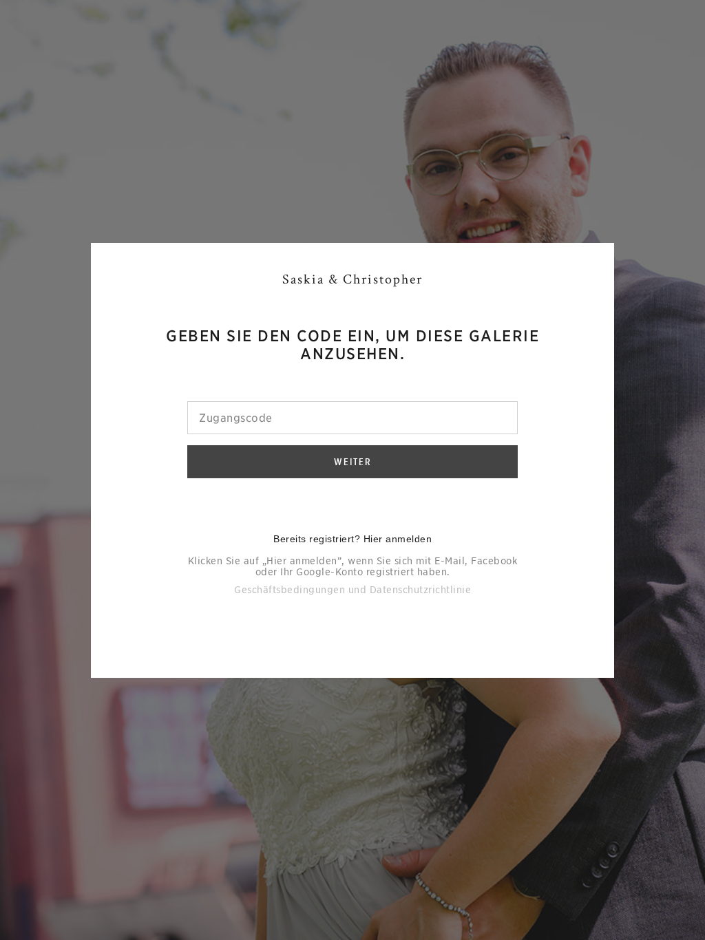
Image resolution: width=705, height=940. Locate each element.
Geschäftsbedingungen (289, 589)
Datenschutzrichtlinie (421, 589)
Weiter (353, 461)
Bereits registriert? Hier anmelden (352, 538)
